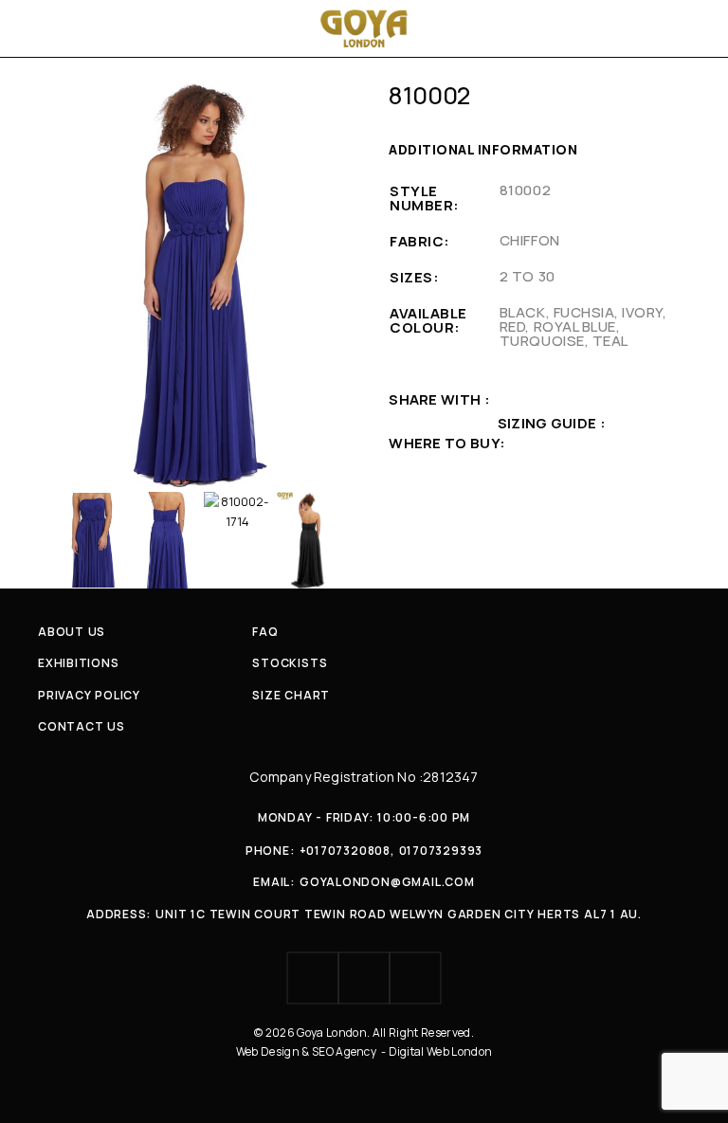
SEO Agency (345, 1051)
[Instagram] (364, 978)
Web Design (269, 1051)
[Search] (692, 28)
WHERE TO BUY (444, 443)
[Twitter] (415, 978)
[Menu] (40, 28)
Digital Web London (441, 1051)
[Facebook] (312, 978)
